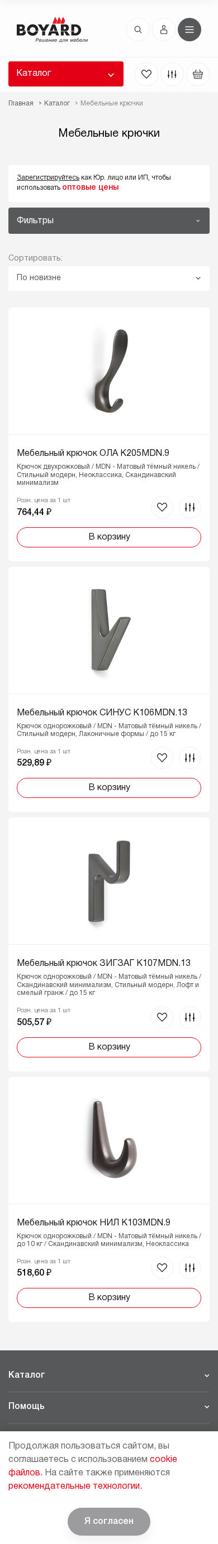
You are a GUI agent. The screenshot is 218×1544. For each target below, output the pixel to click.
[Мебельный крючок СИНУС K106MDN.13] (109, 689)
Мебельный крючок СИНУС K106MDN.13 (102, 713)
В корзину (109, 537)
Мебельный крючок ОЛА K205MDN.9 (93, 454)
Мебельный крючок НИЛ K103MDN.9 (93, 1223)
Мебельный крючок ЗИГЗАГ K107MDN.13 (104, 964)
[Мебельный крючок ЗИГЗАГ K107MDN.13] (109, 944)
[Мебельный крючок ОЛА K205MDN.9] (109, 434)
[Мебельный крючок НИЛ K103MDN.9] (109, 1199)
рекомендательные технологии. (75, 1486)
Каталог (33, 74)
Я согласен (109, 1522)
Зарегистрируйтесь (48, 178)
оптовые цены (90, 187)
